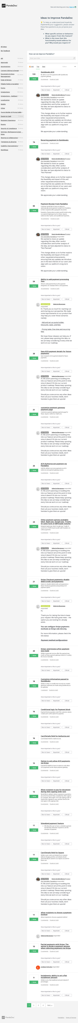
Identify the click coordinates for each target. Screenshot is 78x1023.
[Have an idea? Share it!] (9, 5)
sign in (71, 7)
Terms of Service (71, 1017)
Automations (5, 66)
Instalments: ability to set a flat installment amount (54, 976)
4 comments (44, 742)
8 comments (44, 79)
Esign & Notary (6, 80)
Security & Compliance (9, 128)
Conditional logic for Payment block (55, 709)
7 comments (44, 361)
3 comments (44, 143)
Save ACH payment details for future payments (56, 352)
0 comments (44, 717)
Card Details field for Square (52, 853)
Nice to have (46, 90)
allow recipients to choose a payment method (56, 914)
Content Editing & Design (10, 71)
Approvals (4, 62)
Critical (68, 90)
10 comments (45, 219)
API (2, 58)
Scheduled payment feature (52, 823)
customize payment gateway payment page (53, 408)
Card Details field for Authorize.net (55, 736)
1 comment (44, 690)
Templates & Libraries (8, 142)
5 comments (44, 920)
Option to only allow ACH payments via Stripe (55, 762)
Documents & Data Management (7, 75)
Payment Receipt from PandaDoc (54, 204)
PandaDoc (61, 1017)
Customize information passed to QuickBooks (54, 680)
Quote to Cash (6, 116)
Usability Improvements (9, 146)
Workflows (4, 150)
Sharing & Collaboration (9, 138)
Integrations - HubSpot (9, 96)
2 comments (44, 417)
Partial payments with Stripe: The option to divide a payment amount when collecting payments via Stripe (56, 946)
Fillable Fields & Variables (10, 84)
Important (57, 90)
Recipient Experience (8, 120)
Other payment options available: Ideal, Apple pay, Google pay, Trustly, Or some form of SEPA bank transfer (56, 522)
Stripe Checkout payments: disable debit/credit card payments (55, 580)
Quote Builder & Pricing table (11, 112)
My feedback (5, 51)
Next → (49, 1005)
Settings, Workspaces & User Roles (11, 133)
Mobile (3, 104)
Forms (3, 88)
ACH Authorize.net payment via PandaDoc (54, 465)
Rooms (3, 124)
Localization (5, 100)
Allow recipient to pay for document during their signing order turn (55, 791)
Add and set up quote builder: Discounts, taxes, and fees (52, 323)
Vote (34, 79)
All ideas (4, 47)
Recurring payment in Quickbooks (54, 140)
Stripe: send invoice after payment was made (55, 650)
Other (3, 108)
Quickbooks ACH (47, 72)
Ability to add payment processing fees (55, 280)
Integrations (5, 92)
